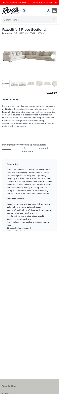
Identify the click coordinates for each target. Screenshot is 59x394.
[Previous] (6, 56)
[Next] (52, 56)
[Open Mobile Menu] (54, 10)
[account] (48, 10)
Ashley (8, 33)
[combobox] (29, 20)
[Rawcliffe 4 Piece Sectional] (29, 56)
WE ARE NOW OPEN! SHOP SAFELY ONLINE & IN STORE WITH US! (30, 3)
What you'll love (10, 99)
